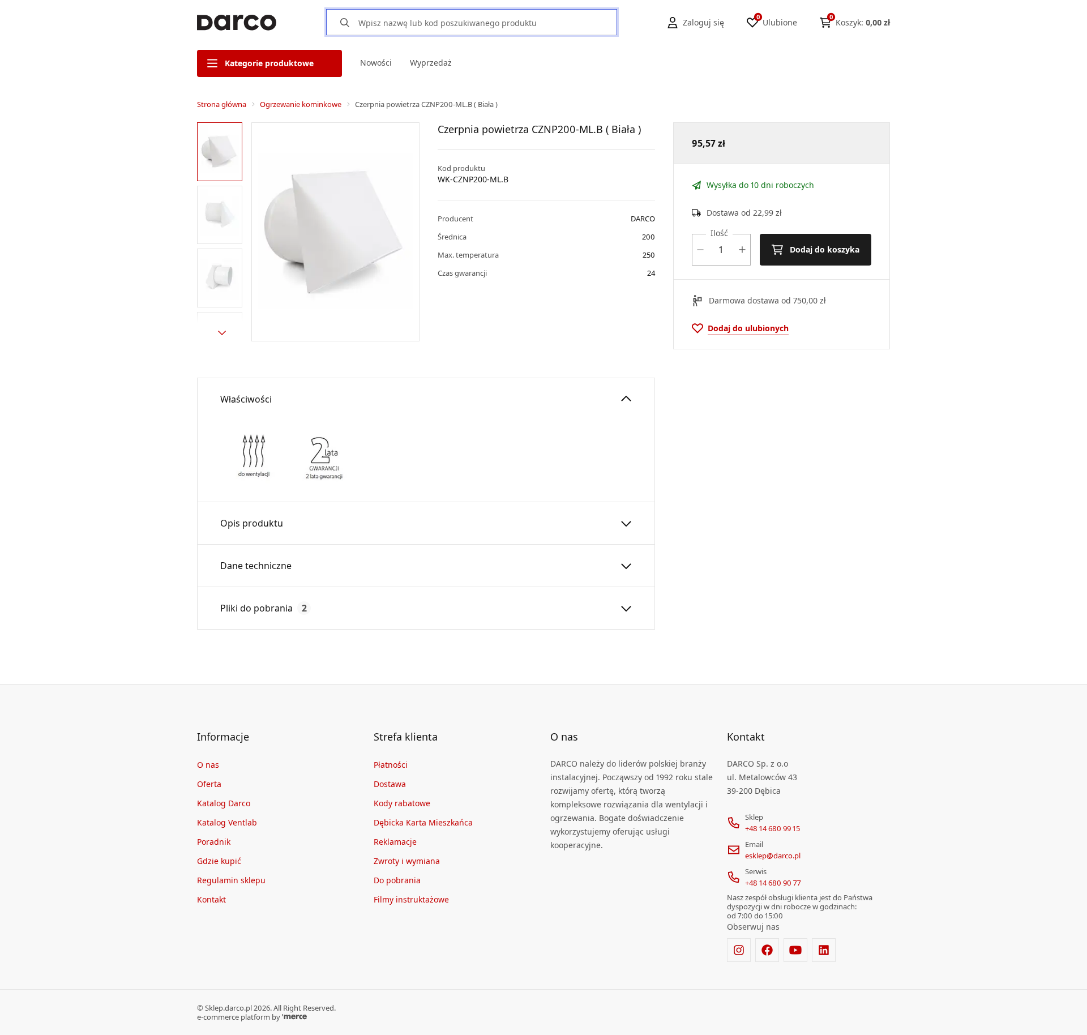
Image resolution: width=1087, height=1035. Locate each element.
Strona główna (221, 104)
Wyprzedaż (431, 62)
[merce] (294, 1017)
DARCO (643, 218)
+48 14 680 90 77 (773, 883)
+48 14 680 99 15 (772, 828)
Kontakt (211, 899)
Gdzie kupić (219, 861)
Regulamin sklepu (231, 880)
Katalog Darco (223, 803)
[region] (222, 231)
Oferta (209, 784)
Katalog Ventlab (227, 822)
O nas (208, 764)
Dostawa (390, 784)
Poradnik (213, 841)
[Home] (236, 23)
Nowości (376, 62)
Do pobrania (397, 880)
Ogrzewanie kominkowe (300, 104)
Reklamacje (395, 841)
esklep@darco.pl (773, 855)
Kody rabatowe (402, 803)
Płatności (391, 764)
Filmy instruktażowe (411, 899)
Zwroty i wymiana (407, 861)
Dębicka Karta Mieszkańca (423, 822)
